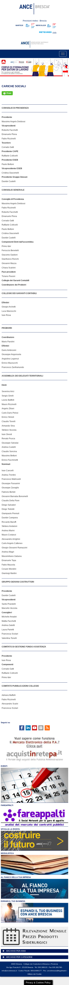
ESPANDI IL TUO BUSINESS (13, 901)
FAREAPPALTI (7, 805)
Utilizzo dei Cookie (34, 974)
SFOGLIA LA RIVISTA (10, 829)
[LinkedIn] (28, 727)
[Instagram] (40, 727)
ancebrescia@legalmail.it (56, 971)
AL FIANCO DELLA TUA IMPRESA (16, 877)
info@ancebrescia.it (9, 971)
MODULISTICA (7, 853)
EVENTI (4, 766)
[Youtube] (34, 727)
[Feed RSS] (47, 727)
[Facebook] (21, 727)
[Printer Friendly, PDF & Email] (7, 93)
